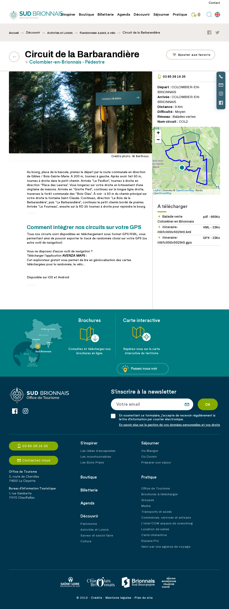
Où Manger (149, 450)
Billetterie (106, 14)
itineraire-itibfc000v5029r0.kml (188, 229)
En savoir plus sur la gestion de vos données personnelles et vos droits (169, 425)
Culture (86, 541)
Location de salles (155, 529)
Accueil (14, 32)
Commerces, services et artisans (166, 517)
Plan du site (144, 597)
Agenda (123, 14)
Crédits (96, 597)
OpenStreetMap (185, 190)
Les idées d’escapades (98, 450)
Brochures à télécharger (159, 494)
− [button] (158, 139)
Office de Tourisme (155, 488)
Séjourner (161, 14)
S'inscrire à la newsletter (143, 392)
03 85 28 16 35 (174, 76)
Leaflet (157, 190)
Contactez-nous (36, 460)
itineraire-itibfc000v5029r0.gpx (188, 240)
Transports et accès (156, 511)
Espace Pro (150, 541)
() (199, 14)
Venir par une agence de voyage (166, 546)
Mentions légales (118, 597)
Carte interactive (154, 535)
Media (146, 506)
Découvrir (142, 14)
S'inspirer (68, 14)
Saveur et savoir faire (97, 535)
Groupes (147, 500)
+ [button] (158, 132)
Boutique (86, 14)
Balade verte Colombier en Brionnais (188, 219)
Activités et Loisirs (60, 32)
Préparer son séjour (156, 462)
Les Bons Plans (92, 462)
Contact (214, 2)
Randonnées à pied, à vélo (97, 32)
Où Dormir (149, 456)
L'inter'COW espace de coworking (167, 523)
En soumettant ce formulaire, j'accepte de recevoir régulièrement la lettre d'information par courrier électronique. (167, 417)
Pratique (180, 14)
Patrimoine (89, 523)
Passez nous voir (144, 368)
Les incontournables (96, 456)
